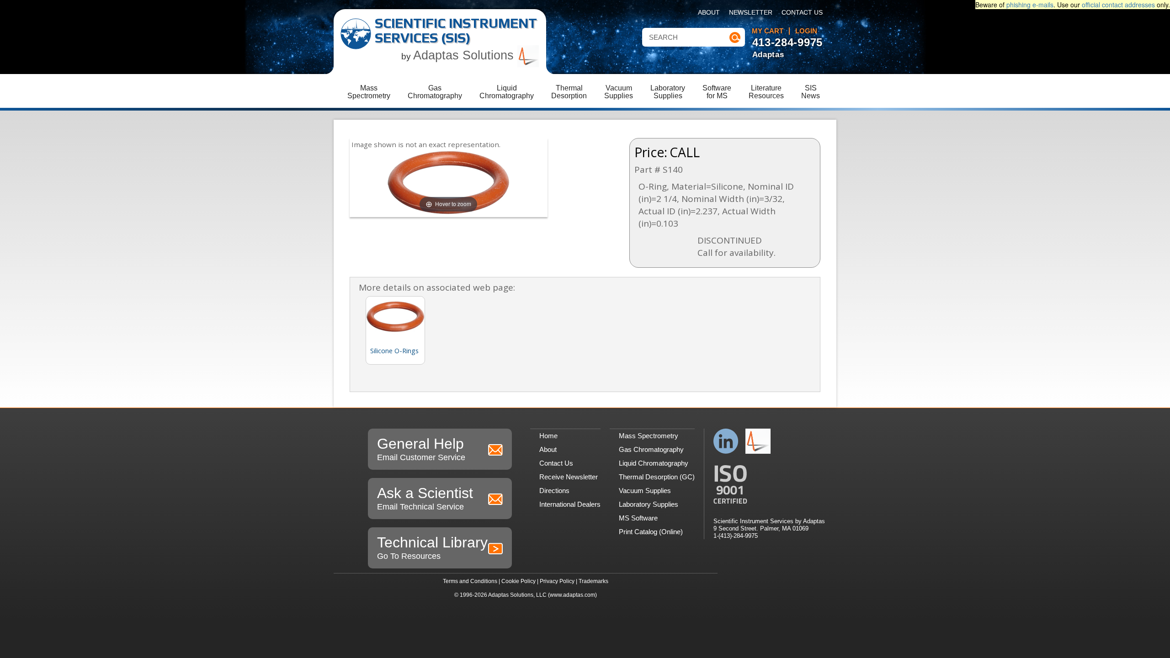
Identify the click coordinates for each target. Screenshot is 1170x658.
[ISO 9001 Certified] (769, 484)
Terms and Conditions (470, 581)
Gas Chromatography (651, 449)
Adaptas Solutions (465, 55)
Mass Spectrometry (648, 436)
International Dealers (570, 504)
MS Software (638, 518)
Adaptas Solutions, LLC (517, 595)
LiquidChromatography (506, 92)
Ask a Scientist (425, 498)
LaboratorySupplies (667, 92)
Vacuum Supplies (645, 490)
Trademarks (593, 581)
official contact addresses (1118, 4)
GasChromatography (435, 92)
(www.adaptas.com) (572, 595)
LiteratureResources (766, 92)
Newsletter (750, 12)
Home (548, 436)
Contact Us (802, 12)
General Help (421, 448)
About (709, 12)
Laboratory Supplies (648, 504)
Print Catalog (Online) (651, 532)
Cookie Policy (518, 581)
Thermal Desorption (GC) (657, 477)
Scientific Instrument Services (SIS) (456, 30)
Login (806, 31)
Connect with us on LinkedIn (726, 441)
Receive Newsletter (568, 477)
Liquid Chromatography (653, 463)
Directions (554, 490)
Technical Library (432, 547)
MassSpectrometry (368, 92)
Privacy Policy (557, 581)
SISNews (810, 92)
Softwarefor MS (716, 92)
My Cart (767, 31)
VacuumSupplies (618, 92)
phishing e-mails (1029, 4)
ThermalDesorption (569, 92)
